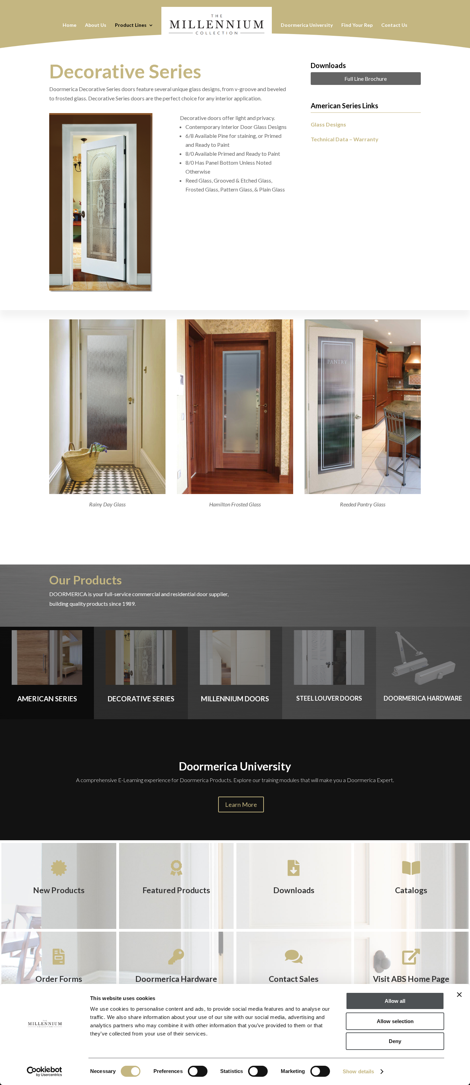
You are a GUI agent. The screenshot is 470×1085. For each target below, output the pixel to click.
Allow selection (395, 1021)
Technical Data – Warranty (344, 139)
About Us (95, 25)
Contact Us (394, 25)
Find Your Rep (357, 25)
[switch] (197, 1071)
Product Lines (131, 25)
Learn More (241, 804)
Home (69, 25)
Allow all (395, 1001)
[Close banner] (459, 994)
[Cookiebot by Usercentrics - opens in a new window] (44, 1071)
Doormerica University (307, 25)
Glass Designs (328, 124)
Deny (395, 1041)
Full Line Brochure (365, 78)
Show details (358, 1071)
